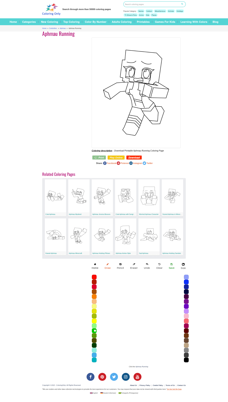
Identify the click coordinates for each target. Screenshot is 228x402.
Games (141, 11)
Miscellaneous (160, 11)
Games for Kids (165, 21)
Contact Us (181, 385)
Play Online (116, 157)
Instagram (137, 163)
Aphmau (63, 28)
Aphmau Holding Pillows (101, 253)
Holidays (180, 11)
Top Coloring (71, 21)
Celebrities (53, 28)
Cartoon (149, 11)
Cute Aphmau (50, 214)
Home (13, 21)
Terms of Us (170, 385)
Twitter (149, 163)
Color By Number (95, 21)
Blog (215, 21)
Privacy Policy (144, 385)
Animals (171, 11)
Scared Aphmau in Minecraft (172, 214)
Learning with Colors (193, 21)
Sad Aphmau (143, 253)
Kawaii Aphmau (51, 253)
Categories (29, 21)
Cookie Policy (158, 385)
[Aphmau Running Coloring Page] (136, 92)
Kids (147, 15)
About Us (133, 385)
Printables (143, 21)
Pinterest (124, 163)
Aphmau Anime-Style (123, 253)
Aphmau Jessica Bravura (101, 214)
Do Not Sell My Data (174, 389)
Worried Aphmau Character (149, 214)
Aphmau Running (142, 367)
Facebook (111, 163)
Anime (141, 15)
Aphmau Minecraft (75, 253)
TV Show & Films (131, 15)
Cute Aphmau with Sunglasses (127, 214)
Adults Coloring (122, 21)
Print (101, 157)
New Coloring (49, 21)
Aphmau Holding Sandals (171, 253)
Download (134, 157)
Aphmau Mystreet (75, 214)
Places (154, 15)
